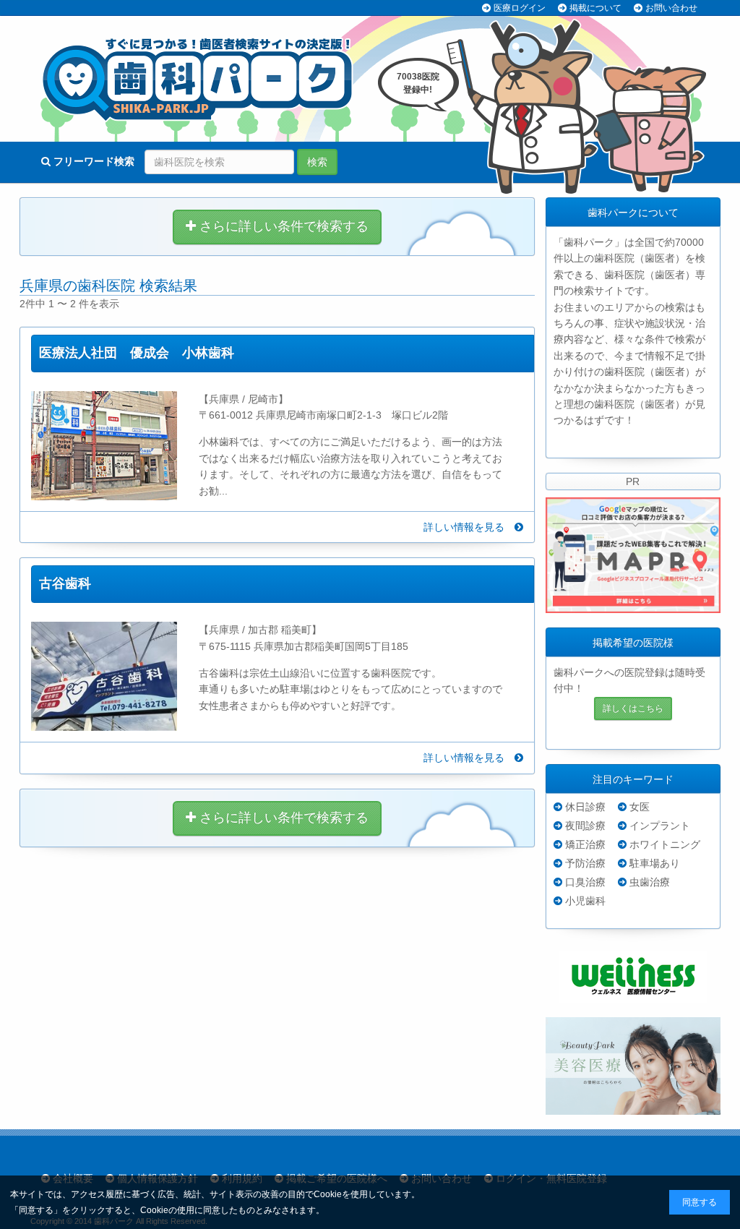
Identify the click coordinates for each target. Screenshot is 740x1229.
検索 (317, 162)
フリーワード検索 (92, 161)
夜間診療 (585, 825)
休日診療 (585, 807)
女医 (639, 807)
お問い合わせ (671, 8)
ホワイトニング (664, 844)
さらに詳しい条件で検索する (282, 226)
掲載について (595, 8)
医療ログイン (520, 8)
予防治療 (585, 863)
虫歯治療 (649, 882)
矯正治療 (585, 844)
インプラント (659, 825)
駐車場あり (654, 863)
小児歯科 (585, 901)
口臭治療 (585, 882)
